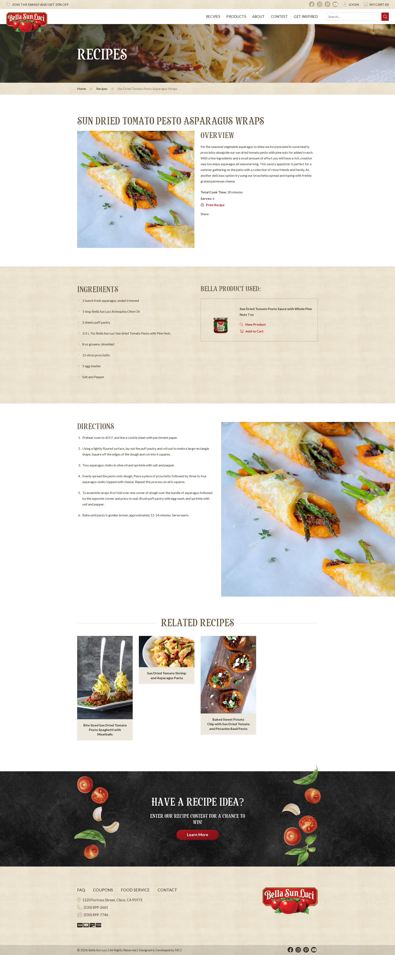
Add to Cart (254, 331)
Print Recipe (215, 205)
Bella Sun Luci (97, 950)
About (258, 16)
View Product (255, 324)
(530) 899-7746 (96, 915)
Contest (279, 16)
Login (354, 4)
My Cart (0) (379, 4)
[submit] (385, 17)
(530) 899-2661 (96, 907)
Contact (167, 890)
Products (236, 16)
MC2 (178, 950)
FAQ (81, 890)
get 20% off (40, 4)
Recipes (213, 16)
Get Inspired (306, 16)
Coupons (103, 890)
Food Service (135, 890)
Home (81, 89)
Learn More (197, 834)
